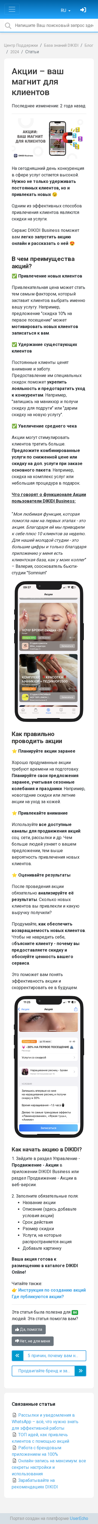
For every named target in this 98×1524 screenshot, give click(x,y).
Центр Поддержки (21, 45)
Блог (89, 45)
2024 (14, 52)
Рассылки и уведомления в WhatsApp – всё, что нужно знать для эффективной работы (45, 1422)
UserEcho (79, 1518)
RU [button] (64, 10)
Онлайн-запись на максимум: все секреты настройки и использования (49, 1467)
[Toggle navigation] (12, 9)
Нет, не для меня (34, 1341)
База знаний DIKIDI (61, 45)
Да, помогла (30, 1329)
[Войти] (84, 10)
